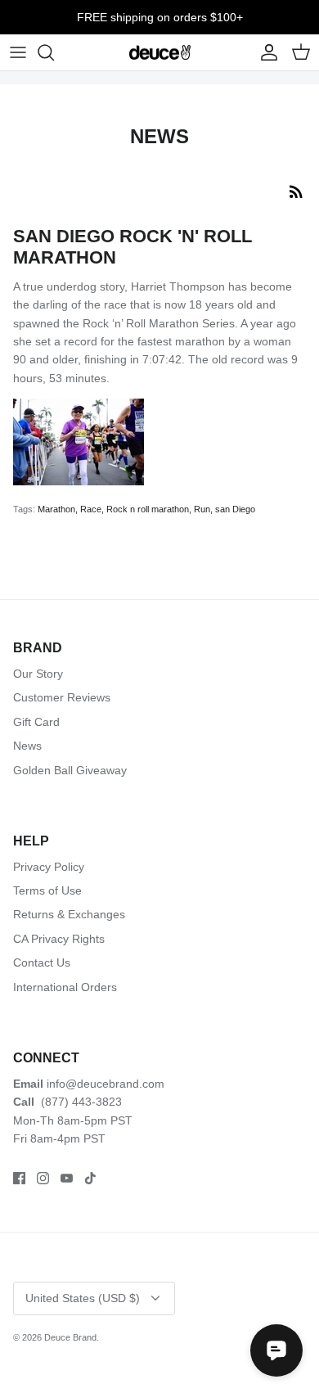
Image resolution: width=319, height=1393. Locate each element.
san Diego (235, 509)
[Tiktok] (90, 1178)
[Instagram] (43, 1178)
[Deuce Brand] (160, 53)
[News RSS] (296, 191)
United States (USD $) (82, 1298)
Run (202, 509)
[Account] (265, 52)
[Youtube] (67, 1178)
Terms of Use (47, 890)
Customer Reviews (61, 697)
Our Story (38, 673)
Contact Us (41, 962)
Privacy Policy (48, 866)
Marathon (56, 509)
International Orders (65, 987)
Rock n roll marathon (147, 509)
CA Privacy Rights (59, 938)
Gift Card (36, 721)
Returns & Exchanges (69, 914)
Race (90, 509)
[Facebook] (19, 1178)
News (27, 745)
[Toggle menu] (18, 52)
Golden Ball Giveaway (70, 770)
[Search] (54, 52)
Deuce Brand (70, 1337)
